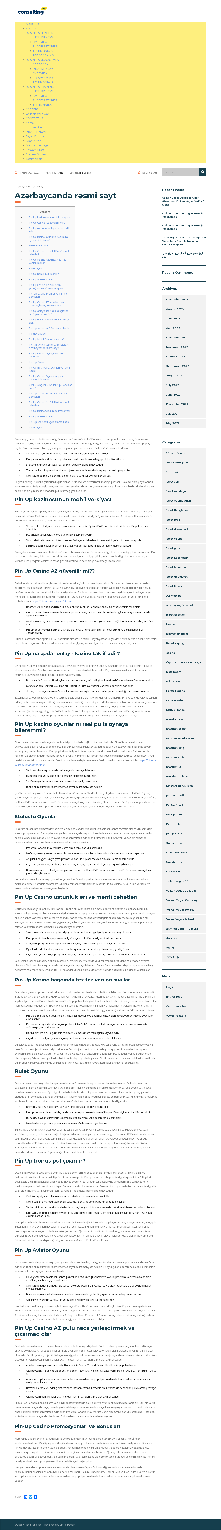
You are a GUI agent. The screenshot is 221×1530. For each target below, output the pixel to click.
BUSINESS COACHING (40, 33)
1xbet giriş (173, 548)
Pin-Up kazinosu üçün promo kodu (49, 328)
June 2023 (173, 318)
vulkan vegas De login (181, 890)
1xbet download (177, 529)
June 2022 (173, 394)
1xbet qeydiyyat (177, 576)
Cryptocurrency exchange (183, 662)
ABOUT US (33, 24)
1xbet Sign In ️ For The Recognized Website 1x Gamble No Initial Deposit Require (184, 241)
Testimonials (34, 158)
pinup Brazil (174, 833)
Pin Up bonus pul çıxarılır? (44, 273)
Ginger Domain (67, 1524)
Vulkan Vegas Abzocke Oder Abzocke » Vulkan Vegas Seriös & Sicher (183, 201)
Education (173, 681)
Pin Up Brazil (174, 805)
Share (18, 1497)
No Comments (149, 172)
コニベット (172, 957)
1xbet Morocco (176, 567)
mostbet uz (174, 767)
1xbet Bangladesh (178, 510)
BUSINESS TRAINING (40, 87)
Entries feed (174, 996)
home (30, 123)
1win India (172, 472)
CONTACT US (34, 118)
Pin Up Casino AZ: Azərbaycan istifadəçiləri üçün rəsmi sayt (46, 303)
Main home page (37, 145)
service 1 (38, 127)
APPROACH (41, 64)
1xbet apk (172, 481)
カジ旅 (170, 947)
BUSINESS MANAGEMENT (43, 60)
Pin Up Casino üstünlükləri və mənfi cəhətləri (49, 252)
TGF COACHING (43, 55)
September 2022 (177, 366)
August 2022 (175, 375)
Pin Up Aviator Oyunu (41, 279)
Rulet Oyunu (36, 268)
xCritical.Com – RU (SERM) (183, 928)
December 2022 (177, 337)
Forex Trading (175, 690)
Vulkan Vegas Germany (182, 900)
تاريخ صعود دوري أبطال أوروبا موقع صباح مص (183, 255)
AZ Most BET (174, 595)
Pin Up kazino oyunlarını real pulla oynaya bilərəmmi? (48, 238)
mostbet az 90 (176, 728)
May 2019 (172, 423)
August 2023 (175, 309)
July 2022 (172, 385)
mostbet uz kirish (177, 776)
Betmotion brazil (177, 633)
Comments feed (177, 1006)
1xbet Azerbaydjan (178, 500)
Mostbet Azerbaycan (180, 738)
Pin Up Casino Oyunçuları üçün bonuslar (46, 355)
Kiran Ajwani (34, 141)
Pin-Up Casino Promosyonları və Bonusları (48, 295)
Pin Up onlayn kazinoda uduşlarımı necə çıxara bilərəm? (48, 312)
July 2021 (172, 413)
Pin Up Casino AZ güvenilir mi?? (47, 222)
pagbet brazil (175, 795)
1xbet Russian (175, 586)
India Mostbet (175, 700)
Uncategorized (176, 862)
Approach (32, 28)
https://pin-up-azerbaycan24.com (52, 601)
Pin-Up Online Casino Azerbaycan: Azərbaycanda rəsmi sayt (49, 346)
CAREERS (32, 109)
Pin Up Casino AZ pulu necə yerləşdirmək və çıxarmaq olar (46, 286)
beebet (171, 624)
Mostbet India (175, 757)
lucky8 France (175, 709)
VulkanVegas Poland (180, 919)
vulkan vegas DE (177, 881)
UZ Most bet (174, 871)
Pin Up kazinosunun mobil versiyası (49, 217)
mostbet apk (174, 719)
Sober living (174, 843)
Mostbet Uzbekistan (179, 786)
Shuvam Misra (35, 149)
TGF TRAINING (42, 105)
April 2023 (173, 328)
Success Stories (43, 78)
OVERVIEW (40, 42)
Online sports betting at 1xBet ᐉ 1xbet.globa (182, 215)
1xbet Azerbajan (177, 491)
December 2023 (177, 299)
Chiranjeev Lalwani (38, 114)
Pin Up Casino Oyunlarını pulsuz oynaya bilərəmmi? (47, 377)
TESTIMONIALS (43, 51)
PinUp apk (173, 824)
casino (170, 652)
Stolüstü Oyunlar (38, 245)
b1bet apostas (175, 614)
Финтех (171, 938)
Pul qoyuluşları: (37, 333)
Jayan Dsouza (35, 136)
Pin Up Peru (174, 814)
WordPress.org (176, 1015)
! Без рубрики (175, 453)
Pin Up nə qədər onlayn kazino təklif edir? (49, 229)
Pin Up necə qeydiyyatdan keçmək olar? (49, 321)
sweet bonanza (176, 852)
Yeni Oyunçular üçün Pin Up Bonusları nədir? (50, 386)
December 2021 (177, 404)
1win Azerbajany (177, 462)
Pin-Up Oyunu (37, 362)
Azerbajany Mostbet (179, 605)
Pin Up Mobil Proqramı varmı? (46, 339)
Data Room (173, 671)
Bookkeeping (175, 643)
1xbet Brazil (173, 519)
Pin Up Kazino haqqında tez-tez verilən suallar (47, 261)
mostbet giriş (175, 748)
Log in (170, 987)
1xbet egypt (174, 538)
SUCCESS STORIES (45, 46)
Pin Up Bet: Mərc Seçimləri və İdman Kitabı (50, 369)
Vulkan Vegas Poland (180, 909)
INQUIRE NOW (43, 37)
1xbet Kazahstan (177, 557)
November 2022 (177, 347)
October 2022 (175, 356)
